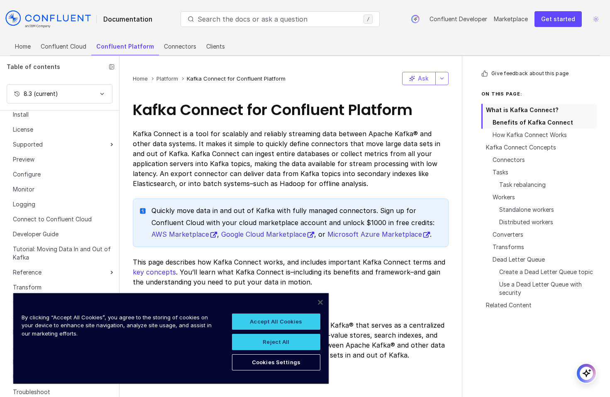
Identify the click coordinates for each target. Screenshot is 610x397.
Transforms (508, 246)
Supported (28, 144)
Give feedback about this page (530, 73)
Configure (27, 174)
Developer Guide (36, 234)
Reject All (276, 341)
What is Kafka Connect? (522, 109)
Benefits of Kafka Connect (533, 122)
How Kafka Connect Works (530, 134)
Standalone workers (526, 209)
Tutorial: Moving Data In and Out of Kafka (62, 253)
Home (23, 46)
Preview (23, 159)
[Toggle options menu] (442, 78)
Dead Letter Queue (519, 259)
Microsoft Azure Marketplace (374, 234)
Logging (24, 204)
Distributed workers (526, 221)
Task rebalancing (522, 184)
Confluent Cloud (63, 46)
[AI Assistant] (415, 19)
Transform (27, 287)
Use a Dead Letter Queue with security (540, 288)
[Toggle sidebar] (111, 67)
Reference (27, 272)
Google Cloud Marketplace (263, 234)
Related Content (509, 305)
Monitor (23, 189)
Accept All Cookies (276, 321)
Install (21, 114)
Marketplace (511, 18)
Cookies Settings (276, 362)
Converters (508, 234)
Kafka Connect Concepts (521, 147)
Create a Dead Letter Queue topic (546, 271)
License (23, 129)
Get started (558, 18)
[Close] (320, 302)
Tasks (500, 172)
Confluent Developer (458, 18)
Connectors (180, 46)
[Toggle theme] (595, 19)
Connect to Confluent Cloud (52, 219)
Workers (504, 197)
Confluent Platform (125, 46)
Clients (215, 46)
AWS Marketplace (180, 234)
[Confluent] (48, 19)
